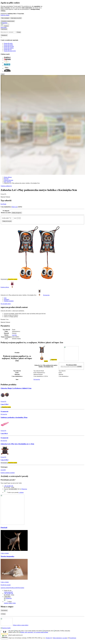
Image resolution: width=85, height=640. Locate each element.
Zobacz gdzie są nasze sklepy (20, 625)
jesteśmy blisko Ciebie (10, 603)
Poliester (8, 197)
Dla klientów (4, 610)
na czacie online (13, 489)
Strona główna (8, 177)
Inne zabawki (7, 181)
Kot (2, 204)
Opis (5, 298)
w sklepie (21, 492)
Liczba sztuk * (6, 218)
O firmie (3, 614)
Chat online (7, 596)
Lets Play (14, 335)
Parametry (6, 299)
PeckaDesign (72, 638)
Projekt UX (49, 638)
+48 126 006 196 (8, 486)
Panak (4, 204)
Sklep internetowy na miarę (60, 638)
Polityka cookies (5, 15)
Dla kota (6, 178)
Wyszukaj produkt (71, 365)
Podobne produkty (9, 301)
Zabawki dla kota (8, 180)
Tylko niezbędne (5, 18)
